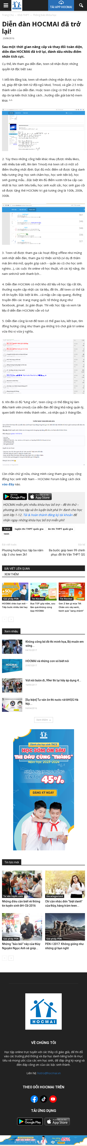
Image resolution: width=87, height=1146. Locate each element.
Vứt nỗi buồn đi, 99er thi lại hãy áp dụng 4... (53, 680)
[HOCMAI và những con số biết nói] (12, 666)
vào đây (8, 484)
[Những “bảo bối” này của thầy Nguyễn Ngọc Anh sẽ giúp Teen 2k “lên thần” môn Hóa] (22, 927)
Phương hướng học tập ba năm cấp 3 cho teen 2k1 (22, 552)
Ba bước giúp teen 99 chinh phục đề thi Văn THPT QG (67, 552)
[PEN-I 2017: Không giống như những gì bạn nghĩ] (65, 927)
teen (6, 533)
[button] (81, 5)
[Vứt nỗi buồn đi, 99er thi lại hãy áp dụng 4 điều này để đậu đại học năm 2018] (12, 685)
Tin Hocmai (38, 598)
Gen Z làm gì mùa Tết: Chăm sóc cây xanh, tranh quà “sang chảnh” (71, 607)
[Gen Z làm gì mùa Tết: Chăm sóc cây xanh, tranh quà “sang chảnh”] (72, 592)
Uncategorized (54, 896)
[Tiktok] (43, 1099)
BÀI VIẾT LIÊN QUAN (17, 568)
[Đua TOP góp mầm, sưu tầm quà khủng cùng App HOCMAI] (43, 592)
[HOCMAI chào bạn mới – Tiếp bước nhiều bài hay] (15, 592)
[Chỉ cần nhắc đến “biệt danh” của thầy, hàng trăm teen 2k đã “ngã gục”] (65, 884)
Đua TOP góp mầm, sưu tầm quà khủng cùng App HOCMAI (42, 607)
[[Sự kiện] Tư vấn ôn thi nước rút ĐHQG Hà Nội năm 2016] (12, 705)
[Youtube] (53, 1099)
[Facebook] (34, 1099)
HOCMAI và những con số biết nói (47, 661)
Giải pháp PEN (10, 598)
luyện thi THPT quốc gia (29, 528)
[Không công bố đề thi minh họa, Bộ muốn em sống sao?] (12, 647)
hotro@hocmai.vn (49, 1073)
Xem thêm (42, 720)
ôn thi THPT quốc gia (60, 528)
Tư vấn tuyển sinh (13, 896)
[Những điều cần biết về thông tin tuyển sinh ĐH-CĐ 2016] (22, 884)
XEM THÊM (11, 574)
